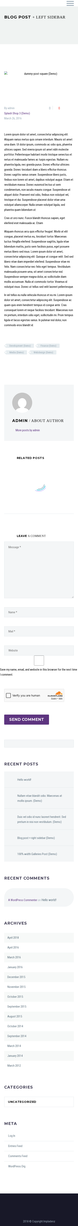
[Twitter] (11, 364)
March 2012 (14, 1065)
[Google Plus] (17, 364)
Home (24, 9)
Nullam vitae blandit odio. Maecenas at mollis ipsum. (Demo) (39, 798)
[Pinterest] (22, 364)
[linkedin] (41, 1198)
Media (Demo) (16, 352)
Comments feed (17, 1156)
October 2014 (15, 1026)
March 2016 (14, 957)
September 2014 (16, 1036)
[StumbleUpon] (37, 364)
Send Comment (26, 719)
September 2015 (16, 1006)
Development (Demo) (20, 345)
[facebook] (36, 1198)
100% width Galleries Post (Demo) (37, 854)
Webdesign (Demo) (43, 352)
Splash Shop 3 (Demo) (17, 113)
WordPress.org (16, 1166)
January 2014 (15, 1056)
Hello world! (24, 779)
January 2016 (15, 967)
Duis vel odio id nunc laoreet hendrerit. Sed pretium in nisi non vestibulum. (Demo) (41, 819)
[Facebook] (6, 364)
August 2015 (14, 1016)
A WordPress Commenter (22, 900)
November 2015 (16, 987)
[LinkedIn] (32, 364)
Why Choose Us (49, 9)
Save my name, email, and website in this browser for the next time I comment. (38, 672)
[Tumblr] (27, 364)
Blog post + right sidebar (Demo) (36, 838)
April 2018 (13, 937)
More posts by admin (28, 430)
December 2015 (16, 977)
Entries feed (15, 1146)
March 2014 (14, 1046)
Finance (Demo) (48, 345)
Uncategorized (22, 1102)
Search (69, 743)
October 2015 (15, 997)
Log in (11, 1136)
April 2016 (13, 947)
